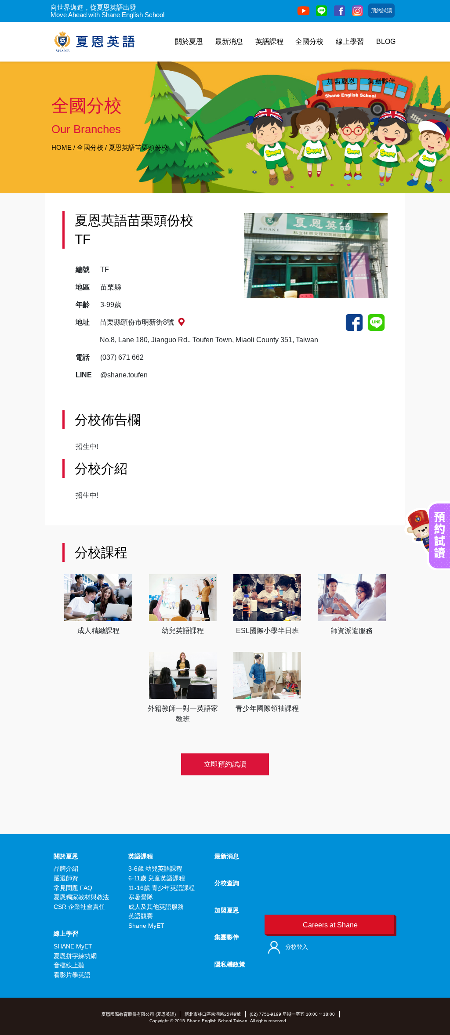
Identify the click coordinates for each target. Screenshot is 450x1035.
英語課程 (269, 41)
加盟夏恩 (341, 81)
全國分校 (309, 41)
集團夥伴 (381, 81)
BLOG (386, 41)
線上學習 (350, 41)
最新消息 (229, 41)
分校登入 (296, 947)
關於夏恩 (189, 41)
